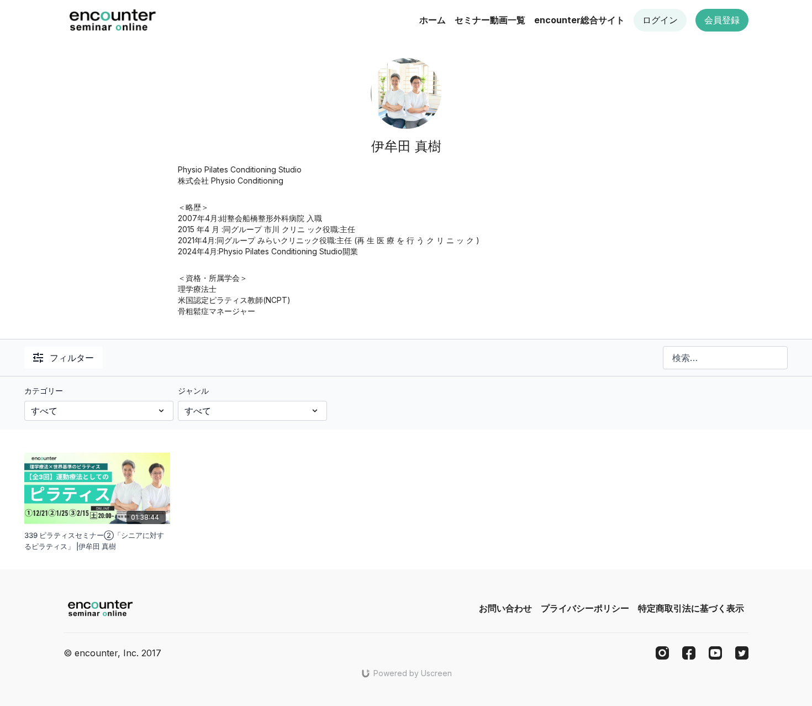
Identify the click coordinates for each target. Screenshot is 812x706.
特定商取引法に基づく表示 (691, 608)
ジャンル (193, 390)
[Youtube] (715, 653)
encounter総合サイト (579, 19)
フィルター (72, 357)
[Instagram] (662, 653)
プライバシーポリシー (585, 608)
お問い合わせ (505, 608)
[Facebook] (688, 653)
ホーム (432, 19)
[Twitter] (741, 653)
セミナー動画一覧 (490, 19)
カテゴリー (43, 390)
